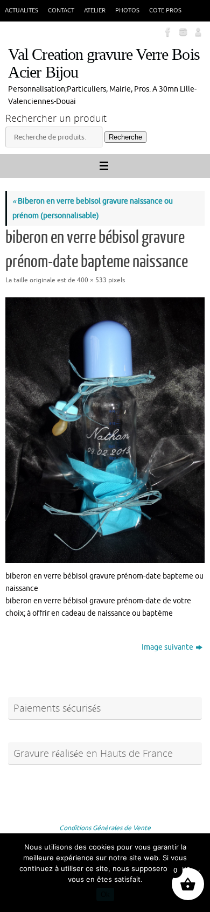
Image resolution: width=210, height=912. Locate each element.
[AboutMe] (197, 31)
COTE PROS (165, 10)
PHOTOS (127, 10)
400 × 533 (92, 280)
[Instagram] (182, 31)
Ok (105, 894)
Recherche (125, 137)
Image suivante (167, 647)
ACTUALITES (21, 10)
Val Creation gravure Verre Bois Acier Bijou (104, 63)
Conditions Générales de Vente (105, 828)
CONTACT (61, 10)
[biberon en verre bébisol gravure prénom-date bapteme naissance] (105, 430)
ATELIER (95, 10)
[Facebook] (166, 31)
